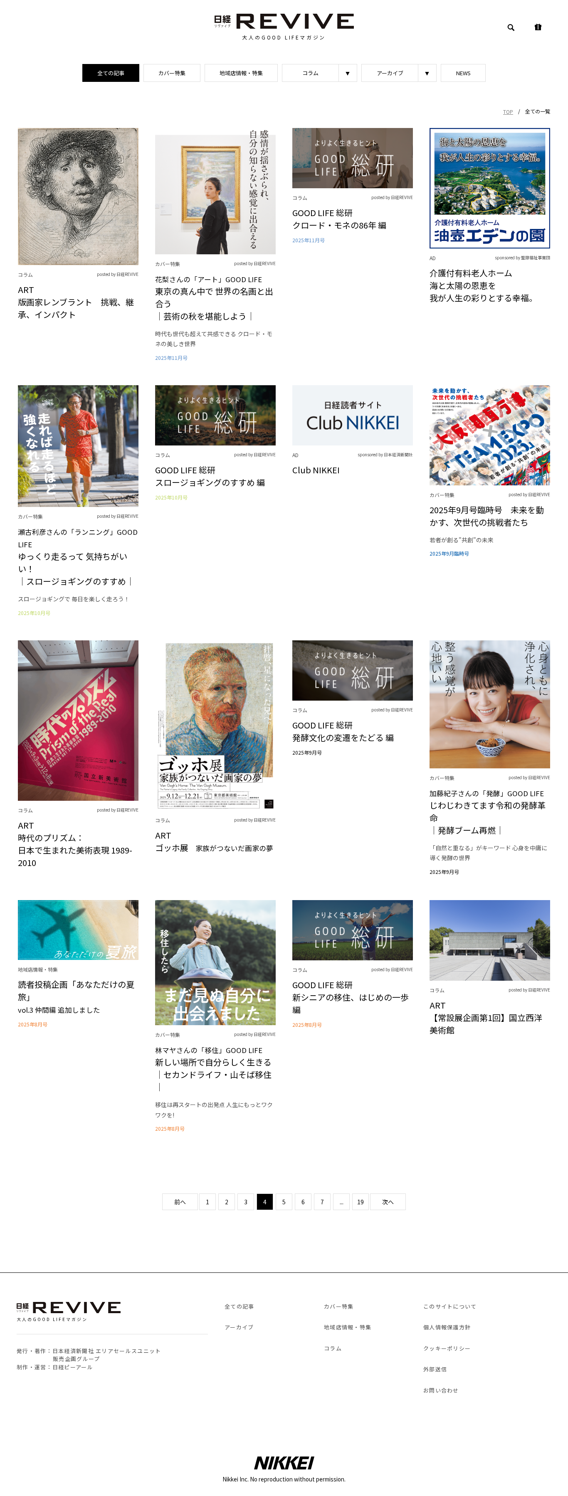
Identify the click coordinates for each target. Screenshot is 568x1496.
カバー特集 (171, 73)
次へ (388, 1202)
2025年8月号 (32, 1024)
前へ (180, 1202)
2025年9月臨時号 (449, 553)
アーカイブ (390, 73)
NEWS (463, 73)
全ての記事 (110, 73)
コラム (310, 73)
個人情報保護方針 (447, 1327)
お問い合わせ (441, 1390)
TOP (508, 111)
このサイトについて (450, 1306)
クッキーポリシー (447, 1348)
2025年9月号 (307, 752)
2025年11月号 (171, 357)
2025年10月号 (34, 612)
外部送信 (435, 1369)
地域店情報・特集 (241, 73)
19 (360, 1202)
